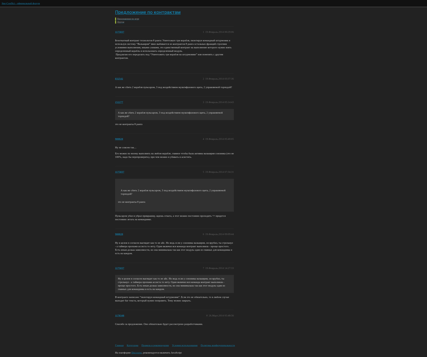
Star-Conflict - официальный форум (21, 3)
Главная (119, 345)
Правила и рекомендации (155, 345)
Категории (132, 345)
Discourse (136, 352)
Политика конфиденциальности (218, 345)
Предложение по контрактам (148, 12)
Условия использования (184, 345)
